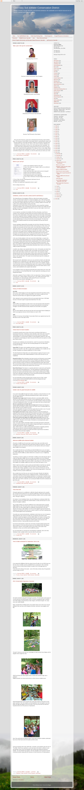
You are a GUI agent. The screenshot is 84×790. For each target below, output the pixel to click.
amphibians (18, 483)
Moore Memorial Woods (42, 38)
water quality (20, 323)
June (57, 187)
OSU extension (21, 380)
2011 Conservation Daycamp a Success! (23, 581)
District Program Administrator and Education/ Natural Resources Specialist (28, 40)
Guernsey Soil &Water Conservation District (36, 7)
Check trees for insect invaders (21, 329)
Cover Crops (56, 68)
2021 (56, 134)
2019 (56, 138)
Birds (22, 483)
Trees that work (17, 489)
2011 (56, 152)
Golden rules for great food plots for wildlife (24, 389)
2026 (56, 126)
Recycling (56, 92)
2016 (56, 143)
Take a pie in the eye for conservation (22, 45)
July (57, 186)
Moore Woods (57, 82)
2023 (56, 131)
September (58, 158)
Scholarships (26, 155)
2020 (56, 136)
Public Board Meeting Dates (37, 36)
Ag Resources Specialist (52, 40)
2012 (56, 150)
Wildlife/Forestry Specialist (25, 38)
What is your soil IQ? (18, 161)
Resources (14, 38)
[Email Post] (39, 153)
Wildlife (55, 101)
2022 (56, 133)
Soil (17, 189)
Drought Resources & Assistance (61, 36)
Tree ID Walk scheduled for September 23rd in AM (26, 541)
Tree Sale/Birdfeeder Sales (23, 36)
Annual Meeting (57, 65)
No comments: (34, 153)
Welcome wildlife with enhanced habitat (23, 440)
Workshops (35, 434)
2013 (56, 148)
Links (34, 38)
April (57, 191)
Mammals (23, 434)
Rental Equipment (48, 36)
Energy (55, 70)
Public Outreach (19, 155)
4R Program (56, 60)
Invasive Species (23, 383)
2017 (56, 141)
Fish (55, 71)
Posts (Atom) (21, 779)
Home (32, 777)
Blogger (49, 785)
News (14, 36)
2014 (56, 146)
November (58, 155)
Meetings (56, 81)
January (58, 196)
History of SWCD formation (20, 288)
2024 (56, 129)
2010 (56, 198)
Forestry (18, 383)
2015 (56, 145)
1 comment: (33, 771)
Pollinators (31, 483)
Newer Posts (16, 777)
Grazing (55, 74)
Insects (55, 76)
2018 (56, 139)
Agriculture (18, 434)
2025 (56, 127)
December (58, 153)
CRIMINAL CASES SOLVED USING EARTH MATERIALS (28, 195)
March (57, 193)
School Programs (31, 773)
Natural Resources (58, 84)
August (57, 160)
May (57, 189)
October (58, 157)
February (58, 194)
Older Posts (47, 777)
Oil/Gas (55, 85)
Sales (55, 93)
